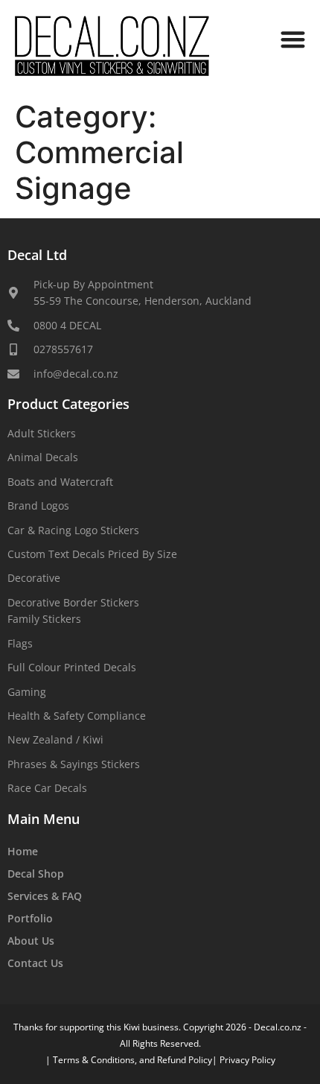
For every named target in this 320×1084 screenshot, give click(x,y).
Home (22, 851)
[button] (293, 39)
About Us (30, 941)
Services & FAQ (44, 896)
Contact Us (35, 963)
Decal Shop (35, 873)
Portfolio (30, 918)
